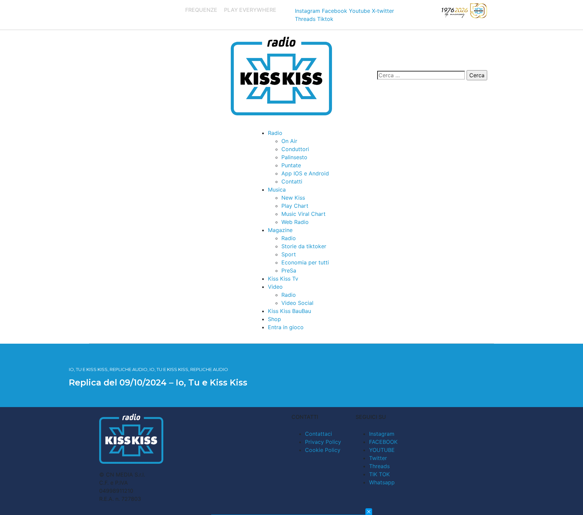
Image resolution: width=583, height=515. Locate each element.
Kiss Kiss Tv (283, 278)
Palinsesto (294, 157)
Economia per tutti (305, 262)
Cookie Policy (322, 450)
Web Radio (295, 222)
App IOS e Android (305, 173)
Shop (274, 319)
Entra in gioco (286, 327)
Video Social (297, 302)
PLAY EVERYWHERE (250, 9)
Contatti (291, 181)
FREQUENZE (201, 9)
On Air (289, 141)
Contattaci (318, 433)
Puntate (291, 165)
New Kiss (293, 197)
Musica (277, 189)
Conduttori (295, 149)
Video (275, 286)
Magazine (280, 230)
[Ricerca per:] (421, 75)
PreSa (288, 270)
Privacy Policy (323, 441)
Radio (275, 133)
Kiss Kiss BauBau (289, 311)
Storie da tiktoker (303, 246)
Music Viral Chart (303, 213)
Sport (288, 254)
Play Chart (294, 205)
